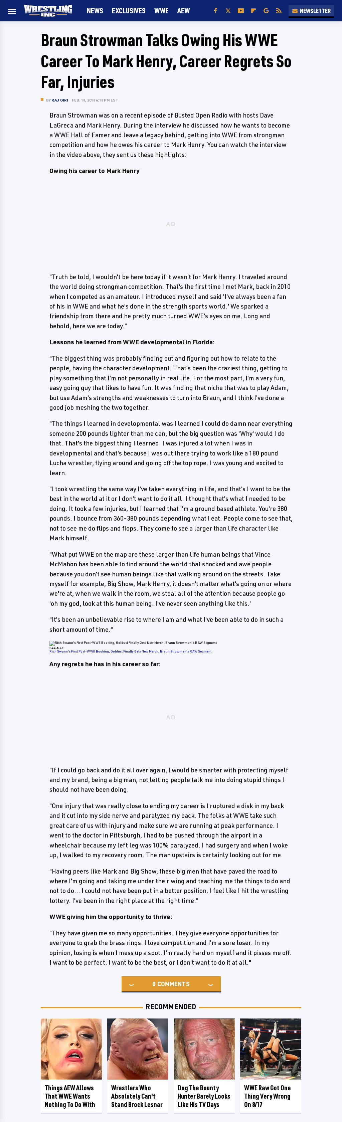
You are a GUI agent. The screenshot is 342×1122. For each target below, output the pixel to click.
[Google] (266, 11)
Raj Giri (59, 100)
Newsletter (315, 10)
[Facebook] (215, 11)
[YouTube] (241, 11)
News (95, 10)
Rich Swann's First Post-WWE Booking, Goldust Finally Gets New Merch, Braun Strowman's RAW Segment (130, 651)
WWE (161, 10)
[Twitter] (228, 11)
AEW (183, 10)
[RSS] (279, 11)
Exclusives (129, 10)
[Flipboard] (253, 11)
